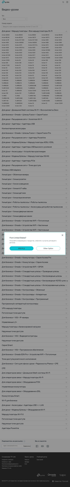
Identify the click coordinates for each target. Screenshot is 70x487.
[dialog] (35, 243)
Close (62, 235)
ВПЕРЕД (21, 248)
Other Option (48, 248)
